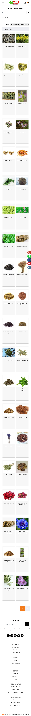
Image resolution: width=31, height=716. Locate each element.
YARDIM (15, 679)
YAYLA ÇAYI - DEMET (9, 103)
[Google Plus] (11, 635)
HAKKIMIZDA (15, 647)
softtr (3, 714)
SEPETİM (15, 673)
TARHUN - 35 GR (9, 189)
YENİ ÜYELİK (15, 660)
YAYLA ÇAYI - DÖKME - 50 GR (22, 75)
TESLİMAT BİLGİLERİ (15, 686)
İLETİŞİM (15, 650)
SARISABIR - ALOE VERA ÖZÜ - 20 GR (9, 275)
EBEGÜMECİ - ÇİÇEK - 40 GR (22, 588)
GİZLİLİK (15, 699)
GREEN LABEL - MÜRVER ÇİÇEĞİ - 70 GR (9, 561)
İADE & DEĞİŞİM (15, 689)
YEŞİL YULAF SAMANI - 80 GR (8, 75)
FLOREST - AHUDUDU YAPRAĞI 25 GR (22, 561)
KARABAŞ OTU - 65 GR (22, 474)
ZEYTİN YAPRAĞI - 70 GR (9, 46)
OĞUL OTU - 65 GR (8, 389)
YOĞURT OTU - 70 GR (22, 46)
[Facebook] (22, 635)
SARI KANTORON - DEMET (22, 274)
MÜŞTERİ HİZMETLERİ (15, 705)
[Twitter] (18, 635)
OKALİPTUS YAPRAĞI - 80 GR (22, 360)
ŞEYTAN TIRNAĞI (22, 189)
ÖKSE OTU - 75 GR (8, 360)
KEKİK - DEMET (9, 474)
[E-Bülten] (27, 624)
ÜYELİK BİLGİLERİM (15, 663)
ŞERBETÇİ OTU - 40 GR (8, 217)
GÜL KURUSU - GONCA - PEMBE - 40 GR (22, 504)
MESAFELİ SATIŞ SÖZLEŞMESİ (15, 692)
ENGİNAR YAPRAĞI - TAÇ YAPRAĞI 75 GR (9, 589)
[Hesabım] (25, 2)
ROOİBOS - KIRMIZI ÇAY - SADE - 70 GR (22, 304)
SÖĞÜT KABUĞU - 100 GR (22, 246)
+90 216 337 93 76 (16, 8)
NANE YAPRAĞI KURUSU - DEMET (22, 389)
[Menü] (3, 3)
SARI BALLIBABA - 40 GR (8, 303)
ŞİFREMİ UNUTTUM (15, 666)
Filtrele (7, 24)
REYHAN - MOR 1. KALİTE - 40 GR (8, 332)
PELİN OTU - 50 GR (22, 331)
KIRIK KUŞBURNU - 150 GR (22, 446)
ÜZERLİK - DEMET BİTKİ (8, 160)
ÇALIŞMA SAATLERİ (15, 653)
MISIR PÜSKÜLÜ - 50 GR (22, 417)
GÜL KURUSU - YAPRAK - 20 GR (8, 504)
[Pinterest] (8, 635)
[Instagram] (15, 635)
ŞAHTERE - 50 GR (22, 217)
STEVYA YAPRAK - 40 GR (8, 246)
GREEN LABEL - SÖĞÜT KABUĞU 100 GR (8, 532)
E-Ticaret (14, 714)
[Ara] (28, 12)
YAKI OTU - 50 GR (22, 132)
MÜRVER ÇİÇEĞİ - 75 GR (9, 417)
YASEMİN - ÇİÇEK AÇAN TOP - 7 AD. (9, 132)
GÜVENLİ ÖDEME (15, 702)
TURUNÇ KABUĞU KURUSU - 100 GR (22, 161)
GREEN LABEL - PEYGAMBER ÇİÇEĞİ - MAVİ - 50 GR (22, 532)
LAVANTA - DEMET (8, 446)
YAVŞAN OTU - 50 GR (22, 103)
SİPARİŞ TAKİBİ (15, 676)
